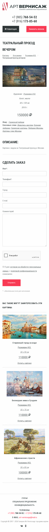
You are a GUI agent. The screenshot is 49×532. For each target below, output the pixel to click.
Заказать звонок (36, 29)
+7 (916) (24, 21)
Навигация (11, 29)
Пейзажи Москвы (35, 128)
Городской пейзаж (16, 122)
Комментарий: (8, 211)
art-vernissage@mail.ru (28, 517)
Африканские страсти (24, 458)
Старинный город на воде (24, 343)
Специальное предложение (24, 502)
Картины (6, 55)
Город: (5, 190)
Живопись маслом (25, 125)
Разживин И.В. (30, 55)
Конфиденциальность (24, 505)
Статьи (25, 498)
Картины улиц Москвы (12, 131)
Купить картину (25, 363)
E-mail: (5, 201)
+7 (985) (24, 17)
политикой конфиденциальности (24, 271)
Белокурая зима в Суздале (24, 400)
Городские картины (19, 128)
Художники (17, 55)
